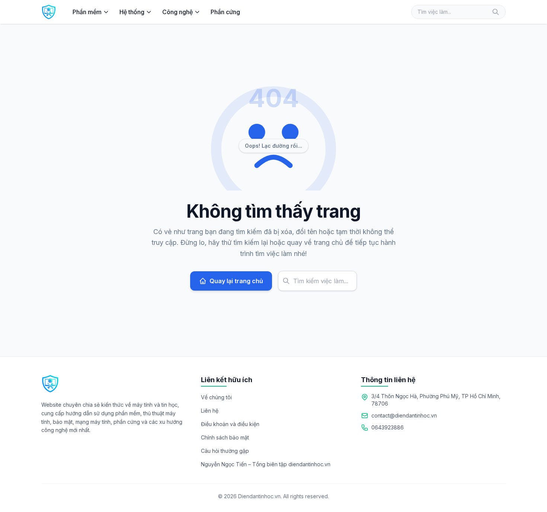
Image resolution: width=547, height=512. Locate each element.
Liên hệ (209, 410)
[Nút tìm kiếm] (495, 12)
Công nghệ (177, 12)
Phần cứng (225, 12)
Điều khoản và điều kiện (230, 424)
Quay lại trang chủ (236, 281)
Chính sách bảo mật (225, 437)
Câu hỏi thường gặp (225, 451)
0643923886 (387, 427)
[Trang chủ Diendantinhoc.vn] (48, 11)
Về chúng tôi (216, 397)
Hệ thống (131, 12)
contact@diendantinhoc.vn (404, 415)
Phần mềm (87, 12)
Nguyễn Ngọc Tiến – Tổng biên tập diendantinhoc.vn (265, 464)
